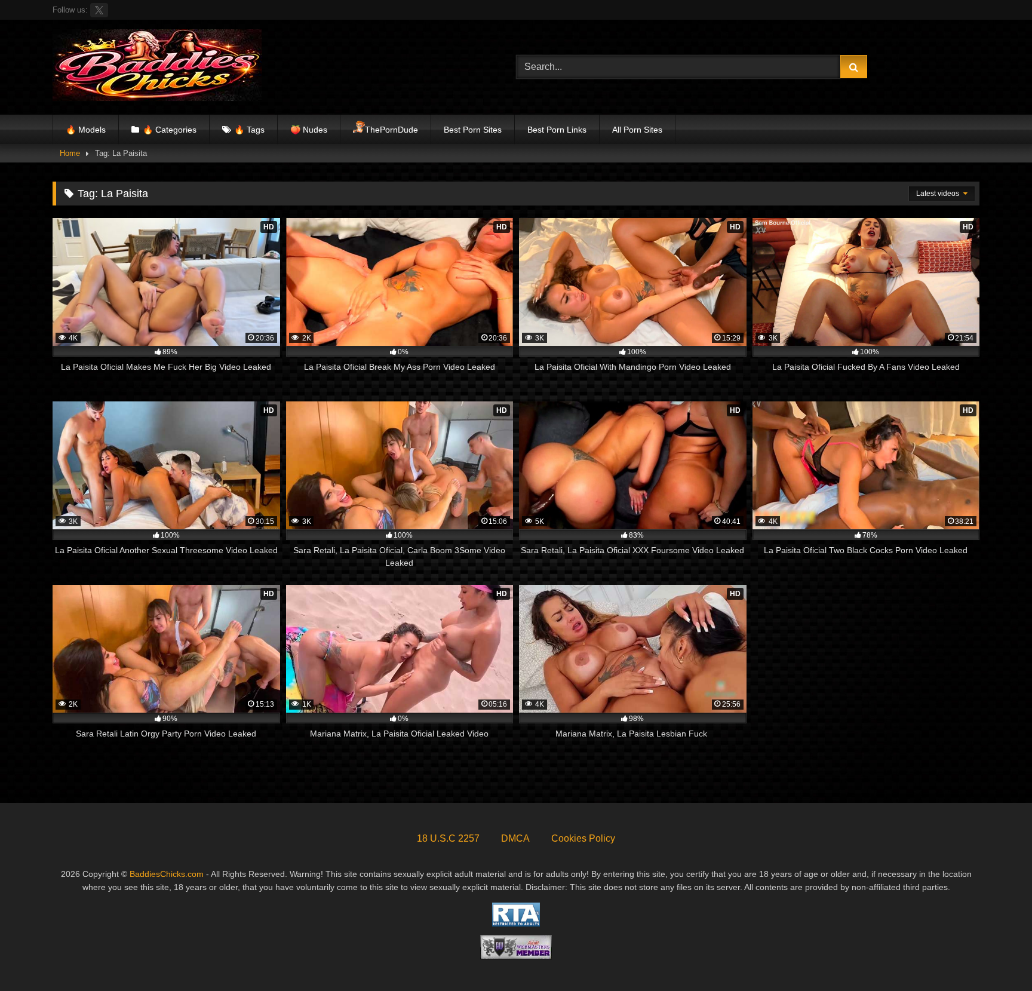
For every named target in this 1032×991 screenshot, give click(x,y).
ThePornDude (391, 129)
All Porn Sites (637, 129)
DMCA (515, 838)
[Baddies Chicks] (157, 67)
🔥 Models (86, 129)
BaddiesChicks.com (167, 874)
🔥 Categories (169, 129)
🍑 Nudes (308, 129)
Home (70, 153)
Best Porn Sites (473, 129)
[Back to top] (995, 955)
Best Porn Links (556, 129)
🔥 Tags (249, 129)
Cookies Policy (583, 838)
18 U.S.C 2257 (448, 838)
